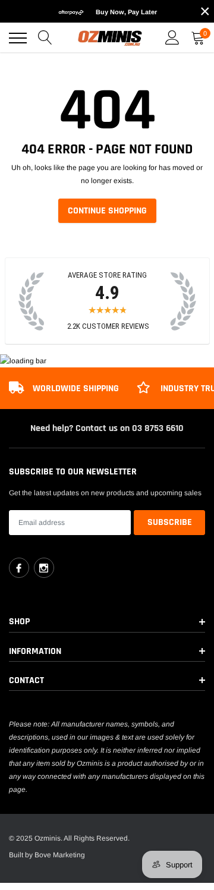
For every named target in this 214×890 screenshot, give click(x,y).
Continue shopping (107, 211)
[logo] (110, 38)
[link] (19, 568)
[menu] (18, 38)
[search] (45, 38)
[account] (172, 38)
